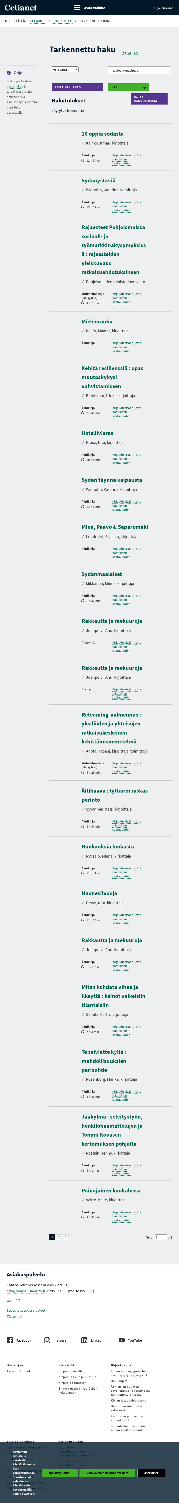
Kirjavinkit (67, 1365)
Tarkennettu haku (20, 1371)
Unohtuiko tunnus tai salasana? (126, 1408)
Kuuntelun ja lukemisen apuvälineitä (128, 1418)
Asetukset (151, 1473)
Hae (114, 87)
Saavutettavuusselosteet (26, 1310)
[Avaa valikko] (89, 7)
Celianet (38, 21)
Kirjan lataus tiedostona (129, 1400)
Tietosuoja (15, 1316)
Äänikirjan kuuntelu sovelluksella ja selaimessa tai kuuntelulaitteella (130, 1391)
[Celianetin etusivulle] (21, 9)
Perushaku (130, 52)
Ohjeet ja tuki (122, 1365)
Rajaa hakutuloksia (146, 99)
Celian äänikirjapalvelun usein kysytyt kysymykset (129, 1373)
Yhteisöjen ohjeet (20, 1442)
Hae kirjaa (63, 21)
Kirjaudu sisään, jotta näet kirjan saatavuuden (126, 159)
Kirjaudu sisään (163, 8)
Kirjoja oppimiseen (72, 1383)
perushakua (15, 86)
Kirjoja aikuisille (71, 1371)
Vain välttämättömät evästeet (107, 1473)
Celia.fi (12, 1300)
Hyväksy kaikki (60, 1473)
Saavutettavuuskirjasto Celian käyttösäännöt (128, 1428)
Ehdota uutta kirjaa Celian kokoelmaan (78, 1390)
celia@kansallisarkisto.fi (26, 1291)
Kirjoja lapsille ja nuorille (77, 1377)
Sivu (149, 1237)
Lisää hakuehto (68, 87)
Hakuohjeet (119, 1381)
